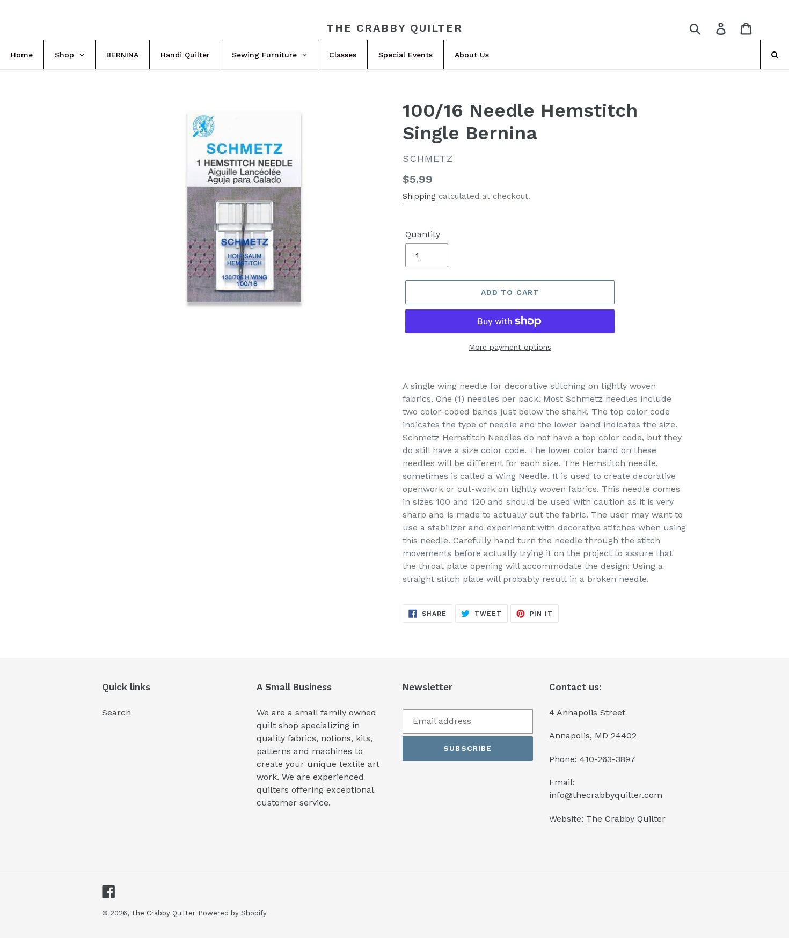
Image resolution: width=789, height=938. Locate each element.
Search (116, 712)
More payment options (510, 347)
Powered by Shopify (232, 913)
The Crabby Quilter (394, 27)
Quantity (422, 234)
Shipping (419, 196)
